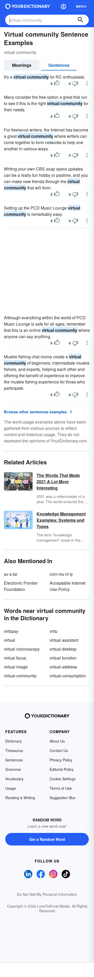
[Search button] (80, 20)
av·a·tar (10, 574)
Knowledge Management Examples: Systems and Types (61, 520)
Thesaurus (14, 750)
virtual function (63, 658)
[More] (87, 83)
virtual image (16, 667)
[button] (63, 6)
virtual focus (15, 658)
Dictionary (13, 741)
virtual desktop (63, 649)
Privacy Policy (61, 759)
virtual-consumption (68, 676)
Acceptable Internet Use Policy (67, 586)
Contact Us (59, 750)
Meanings (21, 65)
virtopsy (11, 631)
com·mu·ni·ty (61, 574)
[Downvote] (75, 83)
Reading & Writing (20, 797)
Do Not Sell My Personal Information (47, 894)
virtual (9, 640)
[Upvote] (57, 83)
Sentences (58, 65)
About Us (57, 741)
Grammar (13, 769)
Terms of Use (61, 788)
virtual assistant (64, 640)
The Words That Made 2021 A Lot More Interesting (58, 481)
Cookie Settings (62, 778)
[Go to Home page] (27, 6)
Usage (10, 788)
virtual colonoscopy (22, 649)
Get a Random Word (47, 839)
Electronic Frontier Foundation (21, 586)
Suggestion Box (62, 797)
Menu (81, 6)
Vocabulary (14, 778)
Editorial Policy (62, 769)
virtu (53, 631)
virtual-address (63, 667)
